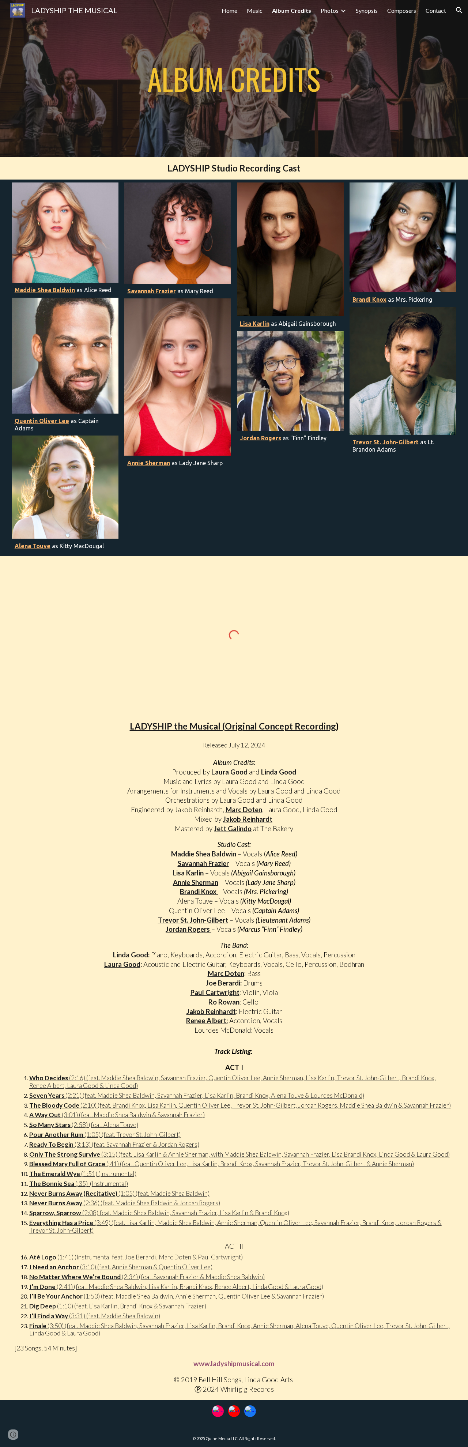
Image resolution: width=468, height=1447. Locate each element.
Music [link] (255, 10)
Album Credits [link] (291, 10)
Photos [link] (330, 10)
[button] (459, 10)
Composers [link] (401, 10)
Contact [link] (436, 10)
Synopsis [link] (367, 10)
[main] (234, 78)
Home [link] (229, 10)
